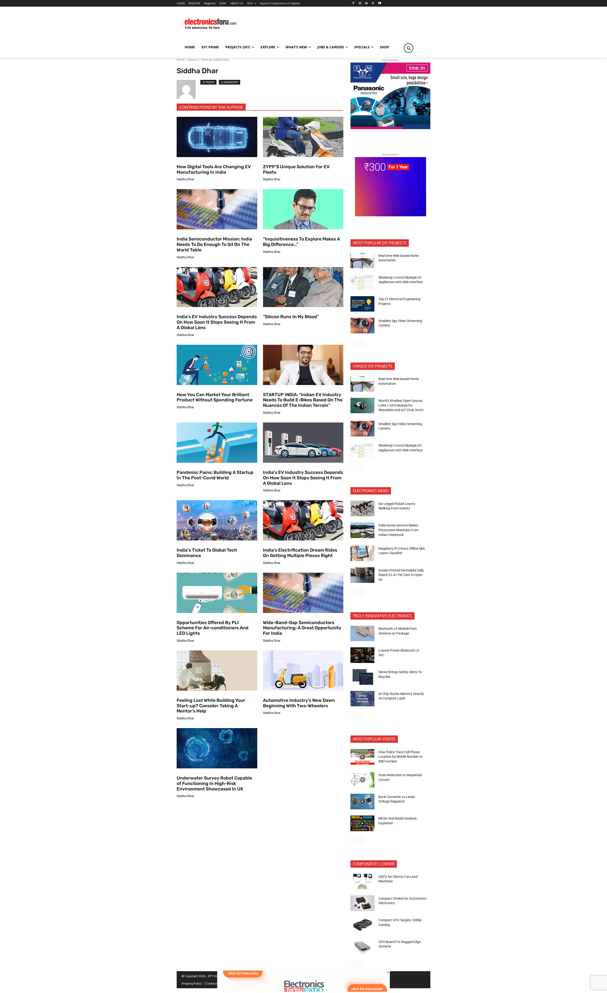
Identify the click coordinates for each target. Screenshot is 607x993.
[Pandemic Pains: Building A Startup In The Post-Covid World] (217, 442)
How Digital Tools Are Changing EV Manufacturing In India (214, 169)
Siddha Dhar (185, 179)
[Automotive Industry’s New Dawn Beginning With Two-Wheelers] (303, 670)
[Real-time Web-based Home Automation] (362, 260)
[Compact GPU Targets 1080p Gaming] (362, 925)
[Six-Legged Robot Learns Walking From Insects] (362, 508)
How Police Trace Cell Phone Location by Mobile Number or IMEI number (400, 756)
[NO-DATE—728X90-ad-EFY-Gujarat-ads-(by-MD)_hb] (303, 990)
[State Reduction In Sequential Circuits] (362, 780)
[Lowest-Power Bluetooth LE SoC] (362, 655)
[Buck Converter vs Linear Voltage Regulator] (362, 801)
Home (181, 60)
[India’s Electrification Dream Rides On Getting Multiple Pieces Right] (303, 520)
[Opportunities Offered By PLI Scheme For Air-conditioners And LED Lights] (217, 593)
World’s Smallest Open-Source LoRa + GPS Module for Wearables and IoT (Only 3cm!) (400, 405)
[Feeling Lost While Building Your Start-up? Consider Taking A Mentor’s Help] (217, 670)
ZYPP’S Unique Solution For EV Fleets (296, 169)
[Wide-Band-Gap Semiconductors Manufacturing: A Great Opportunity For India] (303, 593)
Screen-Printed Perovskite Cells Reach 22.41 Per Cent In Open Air (401, 574)
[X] (373, 3)
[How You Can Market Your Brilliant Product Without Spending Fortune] (217, 365)
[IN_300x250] (390, 128)
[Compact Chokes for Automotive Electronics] (362, 903)
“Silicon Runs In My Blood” (291, 316)
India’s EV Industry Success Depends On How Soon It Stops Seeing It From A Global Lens (217, 322)
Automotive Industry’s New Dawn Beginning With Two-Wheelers (299, 703)
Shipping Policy (191, 983)
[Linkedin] (366, 3)
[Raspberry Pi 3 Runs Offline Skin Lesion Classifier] (362, 553)
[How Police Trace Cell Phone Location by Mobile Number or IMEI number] (362, 757)
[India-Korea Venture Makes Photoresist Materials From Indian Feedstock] (362, 530)
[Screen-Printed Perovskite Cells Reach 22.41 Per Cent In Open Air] (362, 575)
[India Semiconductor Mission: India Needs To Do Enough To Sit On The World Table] (217, 209)
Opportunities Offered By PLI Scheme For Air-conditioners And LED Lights (212, 628)
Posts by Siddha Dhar (215, 60)
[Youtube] (379, 3)
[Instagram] (360, 3)
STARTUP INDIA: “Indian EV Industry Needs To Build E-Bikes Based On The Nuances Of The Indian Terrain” (303, 400)
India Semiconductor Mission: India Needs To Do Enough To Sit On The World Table (214, 244)
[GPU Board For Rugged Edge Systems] (362, 946)
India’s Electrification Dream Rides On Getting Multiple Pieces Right (300, 552)
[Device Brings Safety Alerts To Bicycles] (362, 677)
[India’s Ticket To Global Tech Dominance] (217, 520)
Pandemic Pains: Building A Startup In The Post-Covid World (215, 475)
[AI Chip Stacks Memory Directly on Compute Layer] (362, 699)
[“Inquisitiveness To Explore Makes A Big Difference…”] (303, 209)
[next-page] (361, 342)
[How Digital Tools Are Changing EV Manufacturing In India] (217, 137)
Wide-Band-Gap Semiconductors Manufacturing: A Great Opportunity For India (302, 628)
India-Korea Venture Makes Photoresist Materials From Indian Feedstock (398, 529)
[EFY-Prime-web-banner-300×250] (390, 215)
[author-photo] (188, 89)
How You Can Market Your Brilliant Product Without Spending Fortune (215, 397)
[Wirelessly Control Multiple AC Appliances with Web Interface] (362, 282)
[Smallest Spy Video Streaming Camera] (362, 325)
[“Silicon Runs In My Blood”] (303, 287)
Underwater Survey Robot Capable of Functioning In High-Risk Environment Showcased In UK (214, 783)
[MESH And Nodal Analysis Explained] (362, 823)
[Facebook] (353, 3)
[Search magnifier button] (408, 48)
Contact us (213, 983)
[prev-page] (353, 342)
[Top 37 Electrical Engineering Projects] (362, 304)
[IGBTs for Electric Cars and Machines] (362, 881)
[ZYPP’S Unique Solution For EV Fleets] (303, 137)
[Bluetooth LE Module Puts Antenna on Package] (362, 633)
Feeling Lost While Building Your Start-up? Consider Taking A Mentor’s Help (211, 706)
